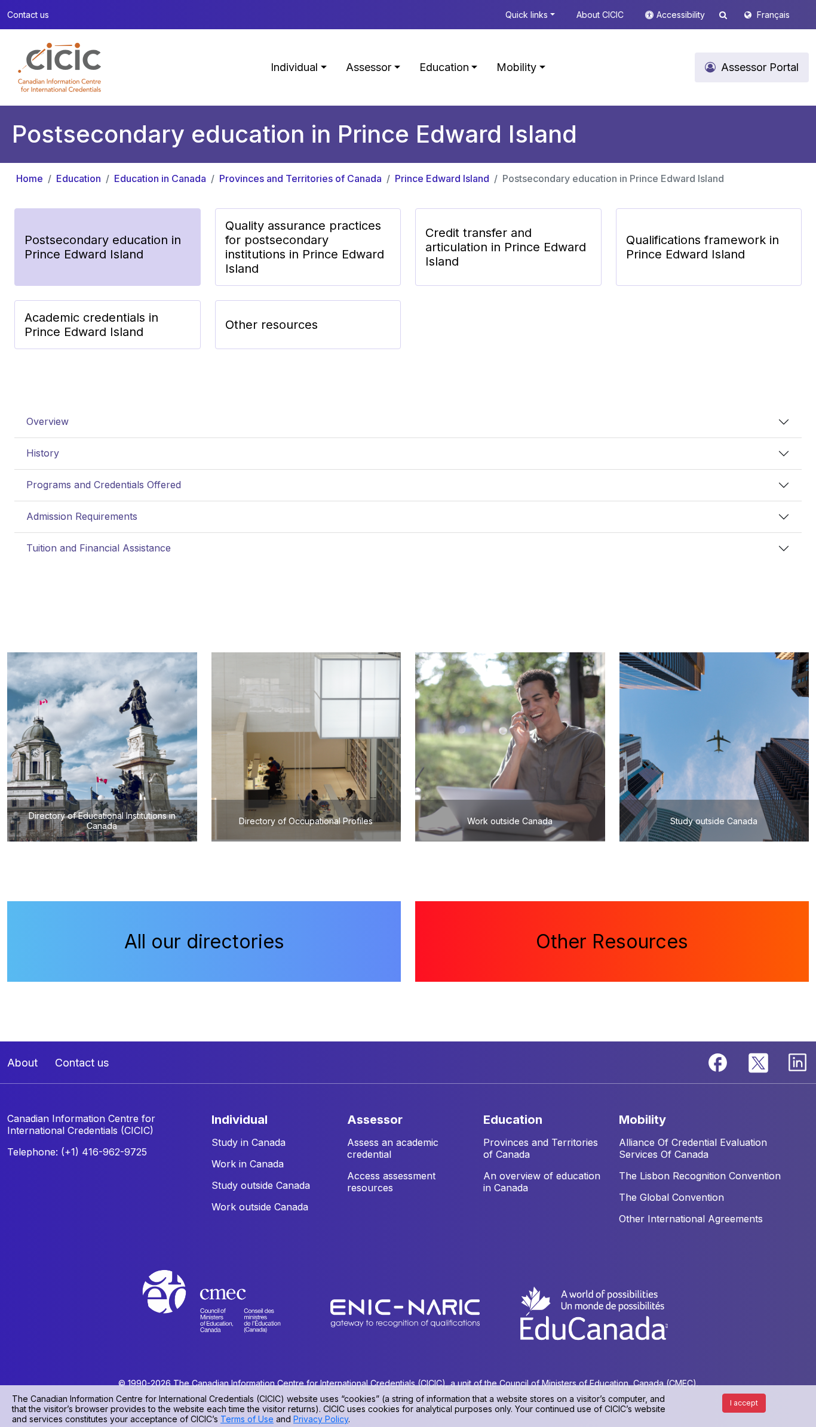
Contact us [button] (28, 15)
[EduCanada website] (593, 1312)
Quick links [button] (526, 15)
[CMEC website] (227, 1312)
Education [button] (444, 67)
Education (78, 178)
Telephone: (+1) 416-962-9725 (77, 1152)
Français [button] (773, 15)
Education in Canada (160, 178)
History (42, 453)
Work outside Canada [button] (259, 1207)
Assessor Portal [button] (760, 67)
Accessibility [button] (682, 15)
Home (29, 178)
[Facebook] (719, 1062)
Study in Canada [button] (248, 1142)
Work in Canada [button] (247, 1164)
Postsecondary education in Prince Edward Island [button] (102, 247)
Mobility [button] (516, 67)
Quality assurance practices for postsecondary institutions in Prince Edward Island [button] (304, 247)
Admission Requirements (81, 516)
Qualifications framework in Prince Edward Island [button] (702, 247)
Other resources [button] (271, 325)
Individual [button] (294, 67)
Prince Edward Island (442, 178)
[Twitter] (759, 1062)
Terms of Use (247, 1419)
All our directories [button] (204, 941)
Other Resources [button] (612, 941)
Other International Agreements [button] (691, 1219)
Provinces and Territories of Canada (300, 178)
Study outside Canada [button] (260, 1185)
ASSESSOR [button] (375, 1119)
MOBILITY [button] (642, 1119)
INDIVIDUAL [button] (239, 1119)
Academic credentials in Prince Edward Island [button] (91, 324)
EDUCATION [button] (512, 1119)
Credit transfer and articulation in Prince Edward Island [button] (505, 247)
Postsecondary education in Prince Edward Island (613, 178)
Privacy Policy (320, 1419)
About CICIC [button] (600, 15)
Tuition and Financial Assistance (98, 548)
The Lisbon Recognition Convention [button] (700, 1176)
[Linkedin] (797, 1062)
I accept (744, 1402)
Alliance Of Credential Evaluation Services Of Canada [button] (693, 1148)
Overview (47, 421)
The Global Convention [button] (671, 1197)
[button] (59, 67)
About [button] (22, 1062)
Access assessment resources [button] (391, 1182)
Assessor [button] (368, 67)
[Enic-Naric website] (406, 1312)
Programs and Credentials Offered (103, 485)
